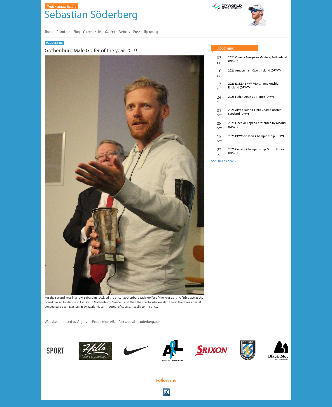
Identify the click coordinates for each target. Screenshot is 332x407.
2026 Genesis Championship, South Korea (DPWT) (256, 151)
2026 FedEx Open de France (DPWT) (252, 97)
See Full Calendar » (223, 161)
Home (49, 31)
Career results (92, 31)
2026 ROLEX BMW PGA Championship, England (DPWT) (253, 85)
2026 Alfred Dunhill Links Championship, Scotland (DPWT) (255, 112)
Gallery (110, 31)
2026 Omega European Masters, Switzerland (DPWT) (257, 59)
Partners (124, 31)
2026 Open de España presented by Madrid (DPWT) (257, 125)
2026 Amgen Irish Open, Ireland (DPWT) (254, 70)
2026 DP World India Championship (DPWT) (256, 136)
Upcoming (151, 31)
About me (63, 31)
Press (136, 31)
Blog (76, 31)
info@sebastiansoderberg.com (138, 321)
